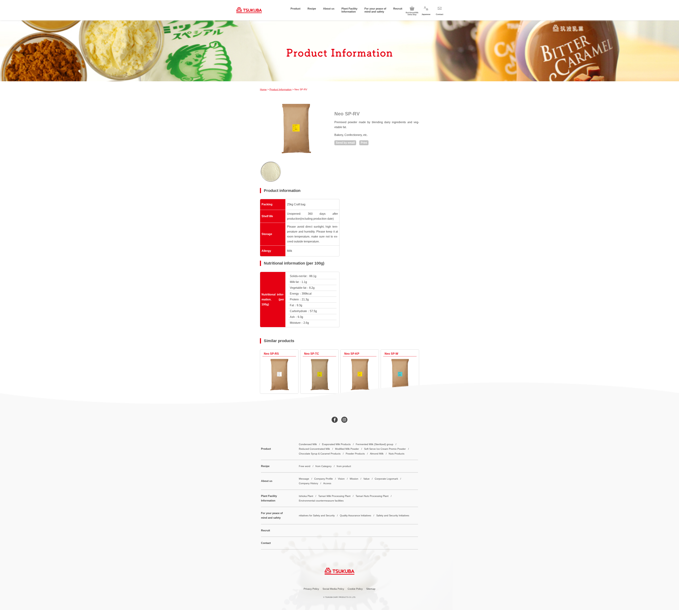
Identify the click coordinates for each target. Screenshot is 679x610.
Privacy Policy (311, 588)
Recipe (311, 8)
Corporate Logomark (386, 478)
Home (263, 89)
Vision (341, 478)
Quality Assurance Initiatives (355, 515)
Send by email (345, 142)
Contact (266, 542)
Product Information (280, 89)
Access (327, 483)
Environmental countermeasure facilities (321, 500)
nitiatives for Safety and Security (317, 515)
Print (364, 142)
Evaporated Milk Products (336, 444)
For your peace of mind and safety (375, 10)
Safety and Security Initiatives (392, 515)
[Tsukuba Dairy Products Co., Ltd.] (249, 10)
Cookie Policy (355, 588)
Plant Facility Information (349, 10)
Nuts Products (396, 453)
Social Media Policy (333, 588)
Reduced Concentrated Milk (314, 448)
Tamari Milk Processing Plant (334, 496)
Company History (308, 483)
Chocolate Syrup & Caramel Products (320, 453)
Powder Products (355, 453)
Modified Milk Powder (347, 448)
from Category (323, 466)
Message (304, 478)
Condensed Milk (308, 444)
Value (366, 478)
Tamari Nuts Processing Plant (372, 496)
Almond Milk (377, 453)
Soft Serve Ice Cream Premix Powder (385, 448)
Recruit (397, 8)
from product (344, 466)
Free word (304, 466)
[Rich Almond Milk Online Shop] (412, 10)
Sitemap (370, 588)
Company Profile (323, 478)
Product (295, 8)
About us (328, 8)
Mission (354, 478)
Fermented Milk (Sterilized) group (374, 444)
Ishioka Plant (306, 496)
